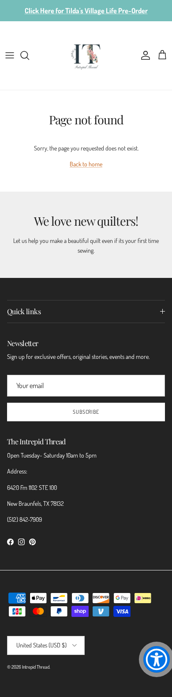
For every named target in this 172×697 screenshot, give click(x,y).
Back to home (86, 164)
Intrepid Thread (35, 667)
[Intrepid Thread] (86, 55)
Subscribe (86, 411)
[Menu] (9, 55)
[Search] (29, 55)
